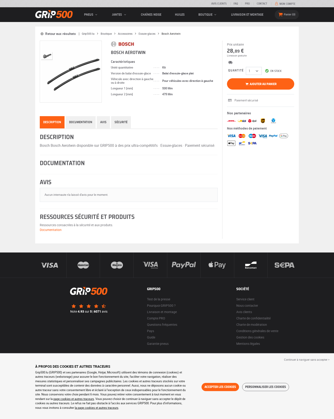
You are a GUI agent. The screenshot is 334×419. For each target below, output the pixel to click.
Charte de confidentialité (253, 318)
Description (52, 122)
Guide (151, 337)
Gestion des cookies (250, 337)
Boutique (205, 14)
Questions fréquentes (162, 324)
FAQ (236, 3)
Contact (262, 3)
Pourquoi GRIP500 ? (161, 305)
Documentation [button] (51, 230)
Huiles (180, 14)
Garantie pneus (158, 343)
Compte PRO (156, 318)
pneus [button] (89, 14)
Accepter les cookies (220, 387)
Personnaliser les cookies (265, 387)
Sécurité (121, 122)
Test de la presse (158, 299)
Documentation (80, 122)
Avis (103, 122)
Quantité (236, 70)
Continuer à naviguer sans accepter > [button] (306, 359)
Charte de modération (251, 324)
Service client (245, 299)
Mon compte (287, 3)
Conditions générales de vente (257, 331)
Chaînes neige (151, 14)
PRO (247, 3)
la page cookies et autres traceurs (96, 408)
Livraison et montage (247, 14)
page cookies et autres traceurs (73, 399)
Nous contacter (247, 305)
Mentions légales (248, 343)
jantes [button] (117, 14)
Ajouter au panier (263, 84)
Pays (150, 331)
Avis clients (219, 3)
